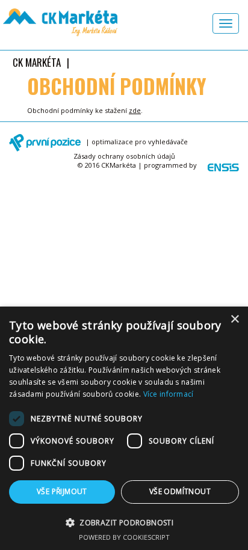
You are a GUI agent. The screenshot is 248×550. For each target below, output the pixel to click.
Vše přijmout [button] (62, 491)
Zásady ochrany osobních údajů (124, 155)
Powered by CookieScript (124, 537)
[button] (124, 522)
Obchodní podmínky (116, 86)
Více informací (168, 394)
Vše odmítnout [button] (180, 491)
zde (135, 110)
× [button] (234, 319)
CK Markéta (37, 62)
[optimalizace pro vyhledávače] (46, 142)
